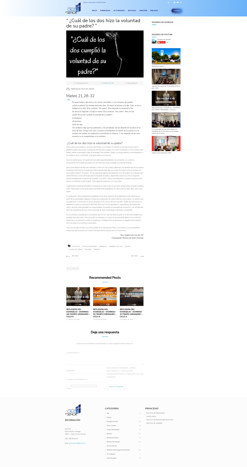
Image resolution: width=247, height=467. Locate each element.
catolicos (76, 246)
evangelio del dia (116, 246)
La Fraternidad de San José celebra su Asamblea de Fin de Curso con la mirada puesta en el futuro (165, 131)
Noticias (132, 10)
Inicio (94, 10)
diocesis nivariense (89, 246)
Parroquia (105, 10)
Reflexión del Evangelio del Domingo (118, 450)
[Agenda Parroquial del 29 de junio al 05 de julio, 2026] (166, 76)
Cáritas (109, 417)
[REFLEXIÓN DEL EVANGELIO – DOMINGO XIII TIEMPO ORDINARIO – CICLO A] (166, 98)
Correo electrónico (77, 379)
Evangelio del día (108, 83)
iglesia (127, 246)
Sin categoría (111, 454)
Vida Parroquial (111, 458)
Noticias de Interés (113, 438)
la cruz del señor (75, 249)
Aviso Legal (151, 416)
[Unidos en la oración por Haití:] (166, 143)
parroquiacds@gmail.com (77, 443)
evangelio (103, 246)
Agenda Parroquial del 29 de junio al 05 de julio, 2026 (166, 87)
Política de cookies (154, 423)
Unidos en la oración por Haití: (161, 153)
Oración (143, 10)
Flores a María (111, 425)
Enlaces (154, 10)
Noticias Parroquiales (113, 442)
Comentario (73, 353)
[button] (168, 2)
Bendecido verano (158, 66)
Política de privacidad (155, 413)
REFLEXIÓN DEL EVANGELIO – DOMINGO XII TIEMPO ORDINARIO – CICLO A (104, 313)
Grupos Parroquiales (113, 430)
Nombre (70, 370)
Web (68, 388)
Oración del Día (112, 446)
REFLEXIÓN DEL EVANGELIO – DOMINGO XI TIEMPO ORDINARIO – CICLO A (131, 313)
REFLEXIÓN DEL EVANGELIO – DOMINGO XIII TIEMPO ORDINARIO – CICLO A (78, 313)
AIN (108, 413)
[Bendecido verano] (166, 56)
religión (88, 249)
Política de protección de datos (159, 420)
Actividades (119, 10)
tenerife (97, 249)
